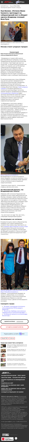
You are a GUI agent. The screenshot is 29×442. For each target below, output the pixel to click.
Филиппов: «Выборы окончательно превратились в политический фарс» (14, 311)
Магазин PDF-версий (19, 377)
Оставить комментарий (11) (14, 327)
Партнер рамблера (14, 434)
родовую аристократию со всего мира (16, 226)
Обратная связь (6, 377)
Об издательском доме (8, 375)
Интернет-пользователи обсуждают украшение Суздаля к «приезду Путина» (16, 364)
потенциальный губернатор (9, 93)
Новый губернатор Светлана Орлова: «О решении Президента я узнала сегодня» (16, 350)
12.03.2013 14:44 (4, 6)
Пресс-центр (21, 375)
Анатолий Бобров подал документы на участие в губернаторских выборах (16, 355)
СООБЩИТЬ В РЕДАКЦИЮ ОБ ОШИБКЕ (12, 392)
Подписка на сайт (7, 383)
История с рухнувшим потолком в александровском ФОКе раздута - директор (13, 308)
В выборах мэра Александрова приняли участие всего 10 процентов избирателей (16, 359)
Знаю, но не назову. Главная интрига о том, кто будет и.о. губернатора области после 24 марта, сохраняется (17, 346)
